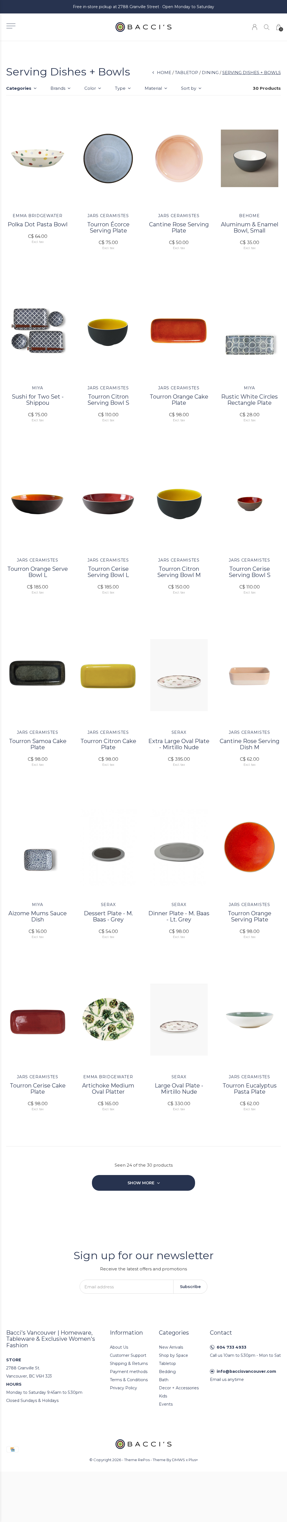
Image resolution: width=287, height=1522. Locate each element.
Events (166, 1404)
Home (164, 72)
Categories (18, 88)
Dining (210, 72)
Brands (57, 88)
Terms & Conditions (129, 1379)
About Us (119, 1347)
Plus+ (193, 1459)
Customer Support (128, 1355)
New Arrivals (171, 1347)
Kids (163, 1396)
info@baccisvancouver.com (246, 1371)
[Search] (266, 27)
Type (120, 88)
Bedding (167, 1371)
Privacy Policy (123, 1387)
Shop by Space (173, 1355)
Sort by (188, 88)
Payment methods (128, 1371)
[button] (11, 26)
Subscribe (190, 1286)
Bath (163, 1379)
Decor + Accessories (179, 1387)
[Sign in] (254, 27)
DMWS (178, 1459)
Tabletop (186, 72)
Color (90, 88)
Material (153, 88)
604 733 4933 (231, 1347)
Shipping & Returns (129, 1363)
